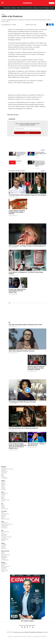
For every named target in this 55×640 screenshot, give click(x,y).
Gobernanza (4, 534)
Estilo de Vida (4, 570)
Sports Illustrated (5, 551)
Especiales (4, 548)
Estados (3, 486)
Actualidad (3, 544)
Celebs (3, 507)
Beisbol (3, 553)
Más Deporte (4, 557)
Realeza (3, 494)
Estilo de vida (4, 508)
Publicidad (10, 636)
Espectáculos (4, 493)
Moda (2, 497)
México (3, 483)
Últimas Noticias (7, 7)
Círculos (3, 495)
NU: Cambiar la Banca (27, 621)
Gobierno (3, 481)
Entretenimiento (5, 513)
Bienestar (3, 568)
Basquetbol (4, 556)
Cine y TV (3, 516)
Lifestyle (3, 558)
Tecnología (35, 7)
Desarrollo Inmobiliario (6, 524)
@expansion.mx (27, 627)
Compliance (17, 636)
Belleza (3, 498)
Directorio (43, 636)
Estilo (2, 512)
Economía (23, 7)
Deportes (3, 515)
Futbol (2, 552)
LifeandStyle (4, 478)
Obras (40, 7)
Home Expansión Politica (7, 468)
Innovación (4, 538)
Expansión (3, 466)
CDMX (2, 485)
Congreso (3, 484)
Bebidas (3, 565)
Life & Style (4, 511)
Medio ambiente (5, 531)
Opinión (3, 488)
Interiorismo (4, 527)
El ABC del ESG (5, 539)
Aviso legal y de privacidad (27, 636)
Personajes (4, 567)
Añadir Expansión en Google (31, 24)
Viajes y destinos (5, 566)
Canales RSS (37, 636)
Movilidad (3, 535)
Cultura (3, 501)
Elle (2, 503)
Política (18, 7)
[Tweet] (47, 25)
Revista (2, 14)
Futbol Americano (5, 554)
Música (3, 517)
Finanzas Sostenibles (6, 536)
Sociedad (3, 489)
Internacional (29, 7)
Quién (2, 492)
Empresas (14, 7)
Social (2, 533)
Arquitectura (4, 526)
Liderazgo (3, 545)
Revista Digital (4, 559)
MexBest (3, 562)
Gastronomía (4, 563)
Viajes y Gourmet (5, 499)
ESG (43, 7)
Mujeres (47, 7)
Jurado (3, 571)
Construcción (4, 522)
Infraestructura (4, 525)
